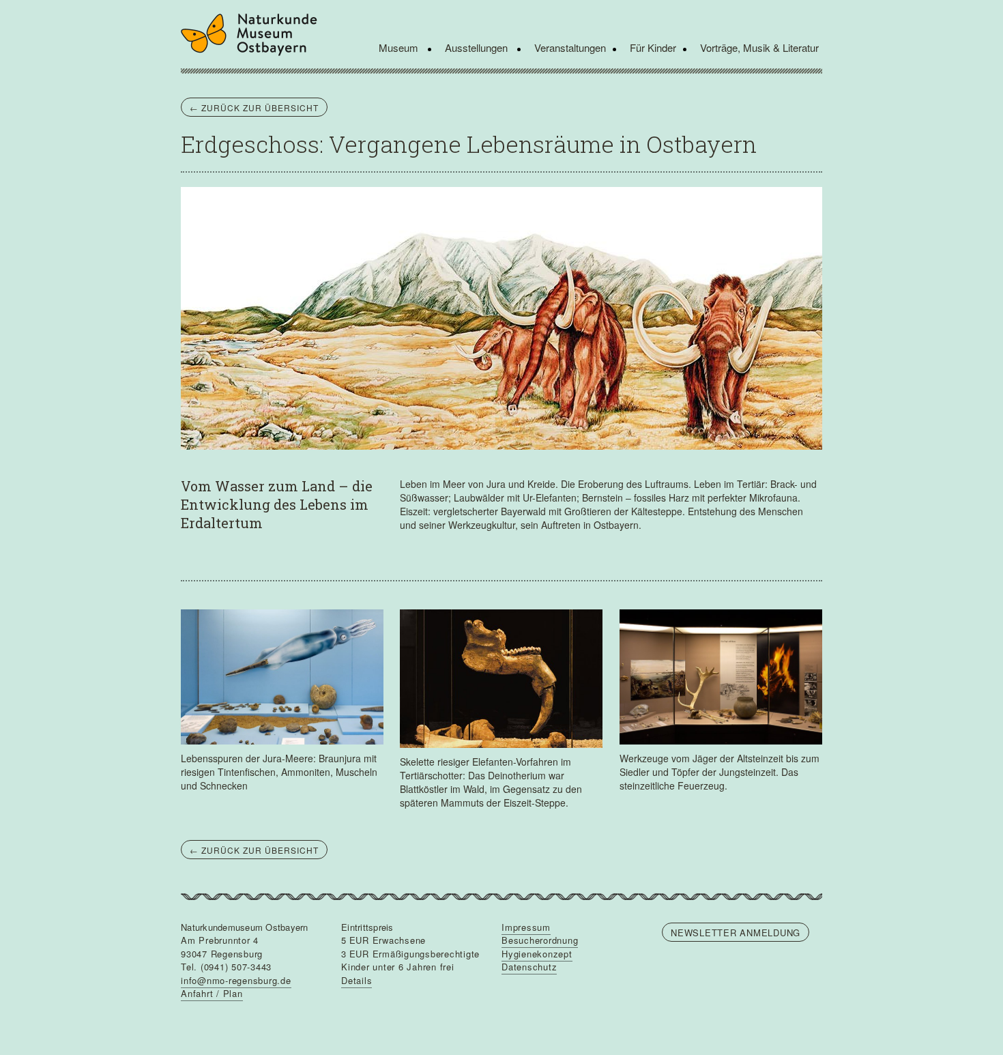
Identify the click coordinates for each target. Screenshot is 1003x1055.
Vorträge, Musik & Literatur (759, 47)
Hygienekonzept (537, 953)
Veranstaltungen (570, 47)
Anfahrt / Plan (212, 993)
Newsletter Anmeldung (735, 932)
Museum (400, 47)
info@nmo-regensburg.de (236, 980)
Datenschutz (529, 966)
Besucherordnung (540, 940)
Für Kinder (653, 47)
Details (356, 980)
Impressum (526, 927)
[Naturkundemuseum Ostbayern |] (255, 35)
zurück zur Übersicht (254, 107)
